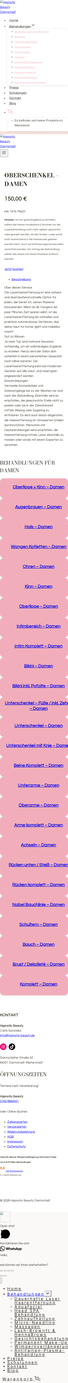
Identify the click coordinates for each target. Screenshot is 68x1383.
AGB (10, 1136)
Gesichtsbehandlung (25, 67)
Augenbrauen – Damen (38, 507)
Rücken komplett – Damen (38, 884)
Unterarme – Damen (38, 785)
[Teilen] (5, 1270)
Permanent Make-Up (25, 72)
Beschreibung (21, 279)
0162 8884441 (9, 1101)
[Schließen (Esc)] (1, 1270)
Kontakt (15, 98)
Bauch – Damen (39, 944)
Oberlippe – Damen (38, 606)
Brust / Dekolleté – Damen (39, 964)
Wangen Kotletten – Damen (38, 546)
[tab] (38, 279)
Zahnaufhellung (23, 47)
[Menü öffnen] (4, 153)
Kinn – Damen (38, 586)
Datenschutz (16, 1146)
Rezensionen (14, 1171)
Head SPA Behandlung (26, 42)
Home (13, 20)
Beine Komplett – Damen (38, 765)
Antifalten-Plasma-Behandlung (30, 83)
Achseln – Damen (38, 845)
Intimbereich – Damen (39, 626)
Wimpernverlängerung (26, 77)
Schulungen (18, 93)
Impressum (15, 1141)
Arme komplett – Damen (38, 825)
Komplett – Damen (38, 984)
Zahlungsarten (17, 1122)
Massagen (20, 57)
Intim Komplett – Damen (39, 646)
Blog (12, 103)
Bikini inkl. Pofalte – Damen (38, 686)
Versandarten (16, 1126)
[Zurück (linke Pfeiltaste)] (1, 1275)
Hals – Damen (39, 526)
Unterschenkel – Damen (39, 725)
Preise (14, 87)
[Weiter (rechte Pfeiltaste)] (5, 1275)
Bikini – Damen (38, 666)
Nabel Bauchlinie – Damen (38, 904)
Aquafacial (20, 37)
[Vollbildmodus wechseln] (8, 1270)
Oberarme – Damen (39, 805)
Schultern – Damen (38, 924)
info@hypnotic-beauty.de (17, 1035)
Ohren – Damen (38, 566)
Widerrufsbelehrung (21, 1132)
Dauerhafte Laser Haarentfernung (32, 32)
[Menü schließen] (1, 1281)
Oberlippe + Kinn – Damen (38, 487)
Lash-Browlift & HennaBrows (28, 62)
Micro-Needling (22, 52)
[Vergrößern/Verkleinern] (12, 1270)
